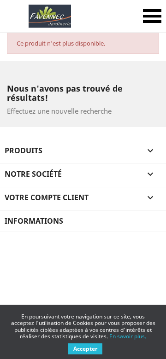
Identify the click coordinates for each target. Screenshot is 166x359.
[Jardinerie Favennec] (50, 16)
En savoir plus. (127, 336)
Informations (34, 221)
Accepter (85, 349)
